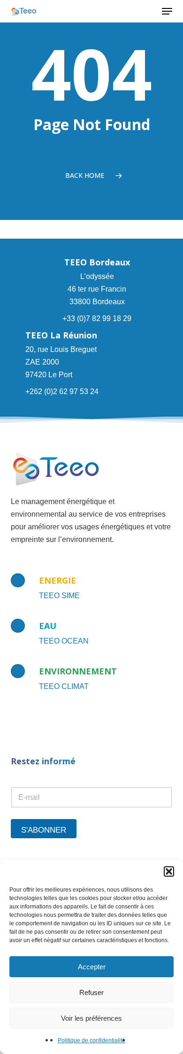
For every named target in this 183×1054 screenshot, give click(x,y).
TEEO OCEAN (64, 641)
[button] (169, 871)
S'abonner (43, 830)
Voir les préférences (91, 1018)
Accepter (92, 967)
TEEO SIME (59, 596)
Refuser (91, 992)
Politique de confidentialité (91, 1040)
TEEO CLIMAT (64, 686)
